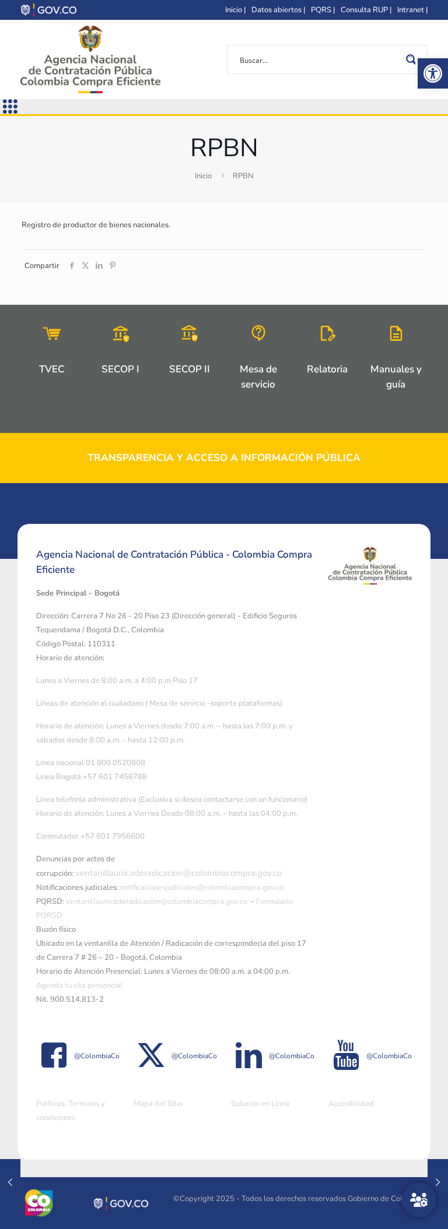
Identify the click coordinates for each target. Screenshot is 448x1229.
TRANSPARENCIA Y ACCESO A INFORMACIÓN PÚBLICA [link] (224, 457)
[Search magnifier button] (413, 59)
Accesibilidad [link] (351, 1103)
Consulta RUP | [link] (366, 10)
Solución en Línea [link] (260, 1103)
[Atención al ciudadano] (418, 1199)
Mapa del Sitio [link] (158, 1103)
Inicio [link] (203, 176)
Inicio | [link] (235, 10)
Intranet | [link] (412, 10)
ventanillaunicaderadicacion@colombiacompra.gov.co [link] (178, 873)
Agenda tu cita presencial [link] (79, 985)
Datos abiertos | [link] (278, 10)
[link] (433, 73)
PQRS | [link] (323, 10)
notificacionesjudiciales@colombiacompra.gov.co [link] (202, 887)
